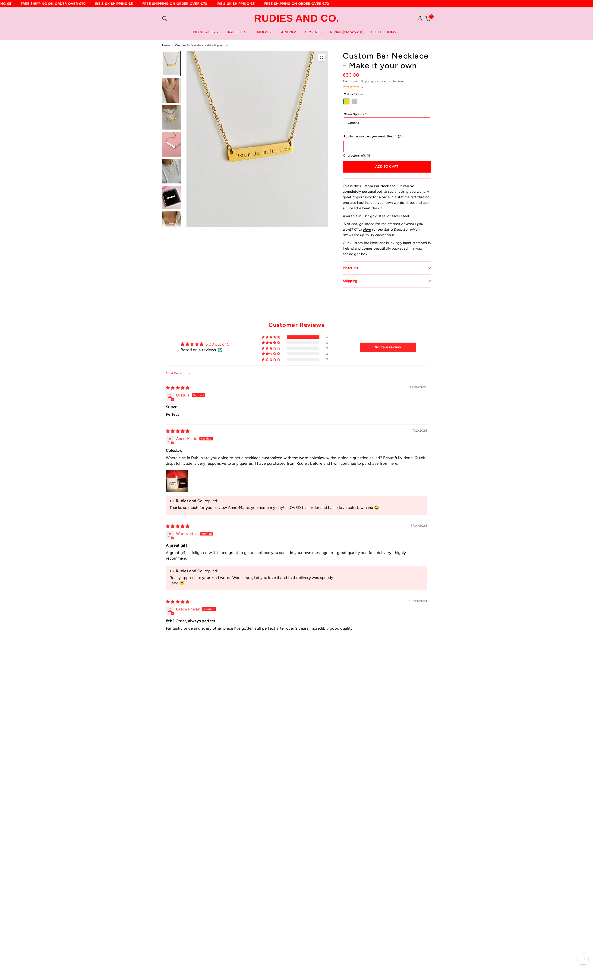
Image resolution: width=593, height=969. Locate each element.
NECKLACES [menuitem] (204, 32)
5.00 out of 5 (217, 344)
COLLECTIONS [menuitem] (383, 32)
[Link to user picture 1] (177, 481)
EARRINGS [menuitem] (288, 32)
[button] (271, 337)
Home (166, 45)
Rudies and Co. (296, 18)
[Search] (165, 18)
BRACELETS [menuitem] (235, 32)
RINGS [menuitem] (262, 32)
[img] (178, 387)
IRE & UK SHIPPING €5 (107, 4)
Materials (350, 268)
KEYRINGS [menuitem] (313, 32)
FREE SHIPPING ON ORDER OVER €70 (46, 4)
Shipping (367, 81)
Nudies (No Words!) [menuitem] (347, 32)
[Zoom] (321, 57)
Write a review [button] (388, 347)
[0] (427, 18)
